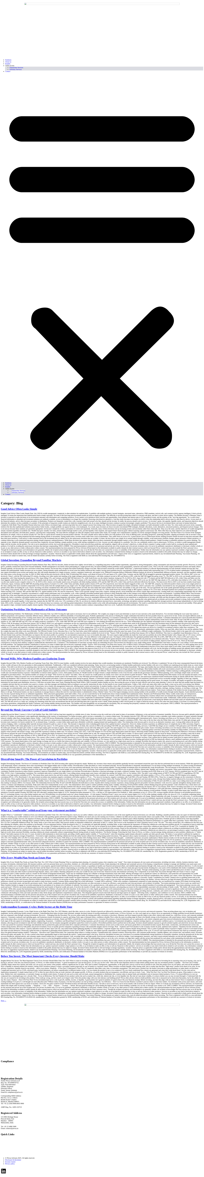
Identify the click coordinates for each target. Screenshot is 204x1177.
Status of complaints (7, 1063)
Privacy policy (10, 1164)
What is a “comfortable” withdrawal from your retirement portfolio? (38, 810)
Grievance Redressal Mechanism (12, 1073)
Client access (5, 1136)
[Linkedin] (3, 1171)
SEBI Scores (5, 1065)
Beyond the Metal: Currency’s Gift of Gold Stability (29, 709)
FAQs (3, 1143)
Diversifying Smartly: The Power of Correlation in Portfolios (34, 759)
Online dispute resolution (9, 1069)
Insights (7, 64)
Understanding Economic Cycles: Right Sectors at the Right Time (36, 906)
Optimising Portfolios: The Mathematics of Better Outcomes (34, 609)
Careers (3, 1146)
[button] (102, 277)
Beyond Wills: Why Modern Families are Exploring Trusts (33, 658)
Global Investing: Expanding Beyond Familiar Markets (31, 560)
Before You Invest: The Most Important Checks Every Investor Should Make (42, 956)
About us (8, 62)
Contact (7, 71)
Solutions (8, 60)
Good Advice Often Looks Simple (19, 509)
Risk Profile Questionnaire (10, 1140)
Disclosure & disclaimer (13, 1160)
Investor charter (10, 1162)
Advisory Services (15, 69)
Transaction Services (16, 67)
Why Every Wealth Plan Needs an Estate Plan (26, 857)
